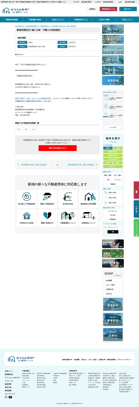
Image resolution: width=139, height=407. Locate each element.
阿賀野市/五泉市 (113, 155)
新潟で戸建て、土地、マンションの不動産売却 (32, 98)
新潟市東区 (41, 375)
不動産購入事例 (35, 20)
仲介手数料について (126, 385)
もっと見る (112, 127)
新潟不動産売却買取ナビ (77, 373)
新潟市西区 (41, 382)
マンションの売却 (94, 382)
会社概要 (109, 280)
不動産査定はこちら (108, 9)
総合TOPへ (128, 9)
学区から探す (112, 203)
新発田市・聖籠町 (94, 378)
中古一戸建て (118, 175)
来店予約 (8, 387)
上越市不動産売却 (94, 375)
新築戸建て (26, 375)
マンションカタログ (12, 377)
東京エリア (113, 166)
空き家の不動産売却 (109, 373)
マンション (118, 179)
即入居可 (113, 215)
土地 (108, 179)
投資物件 (25, 385)
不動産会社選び (124, 391)
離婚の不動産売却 (109, 378)
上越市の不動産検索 (60, 373)
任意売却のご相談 (109, 375)
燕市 (54, 380)
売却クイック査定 (75, 375)
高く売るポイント (125, 380)
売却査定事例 (73, 380)
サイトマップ (10, 394)
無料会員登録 (111, 359)
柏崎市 (108, 163)
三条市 (55, 378)
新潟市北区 (41, 380)
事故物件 (106, 387)
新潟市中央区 (41, 378)
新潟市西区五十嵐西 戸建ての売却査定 (34, 164)
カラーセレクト (112, 211)
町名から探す (112, 197)
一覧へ (57, 165)
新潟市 (19, 129)
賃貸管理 (8, 384)
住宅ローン (9, 371)
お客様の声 (109, 289)
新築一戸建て (108, 175)
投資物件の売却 (93, 387)
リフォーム (9, 381)
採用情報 (8, 390)
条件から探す (112, 192)
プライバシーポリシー (124, 359)
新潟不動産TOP (67, 359)
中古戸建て (26, 378)
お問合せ (92, 9)
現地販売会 (113, 219)
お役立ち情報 (104, 20)
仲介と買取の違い (125, 375)
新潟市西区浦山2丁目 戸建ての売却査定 (81, 164)
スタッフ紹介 (110, 285)
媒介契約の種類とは (126, 389)
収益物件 (113, 184)
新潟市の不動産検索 (43, 373)
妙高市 (118, 163)
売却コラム (73, 382)
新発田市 (56, 375)
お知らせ (109, 294)
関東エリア (26, 387)
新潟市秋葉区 (41, 385)
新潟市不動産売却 (94, 373)
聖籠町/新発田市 (113, 152)
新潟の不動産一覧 (28, 373)
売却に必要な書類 (125, 387)
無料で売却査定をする (57, 148)
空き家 (34, 129)
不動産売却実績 (11, 20)
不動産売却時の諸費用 (126, 378)
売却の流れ (123, 373)
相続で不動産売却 (109, 382)
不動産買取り (107, 385)
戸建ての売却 (92, 380)
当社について (127, 20)
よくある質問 (123, 382)
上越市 (118, 148)
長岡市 (55, 382)
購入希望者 (73, 385)
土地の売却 (92, 385)
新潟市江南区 (41, 387)
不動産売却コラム (81, 20)
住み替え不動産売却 (109, 380)
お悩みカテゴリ (58, 20)
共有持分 (106, 389)
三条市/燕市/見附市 (112, 159)
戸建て (26, 129)
